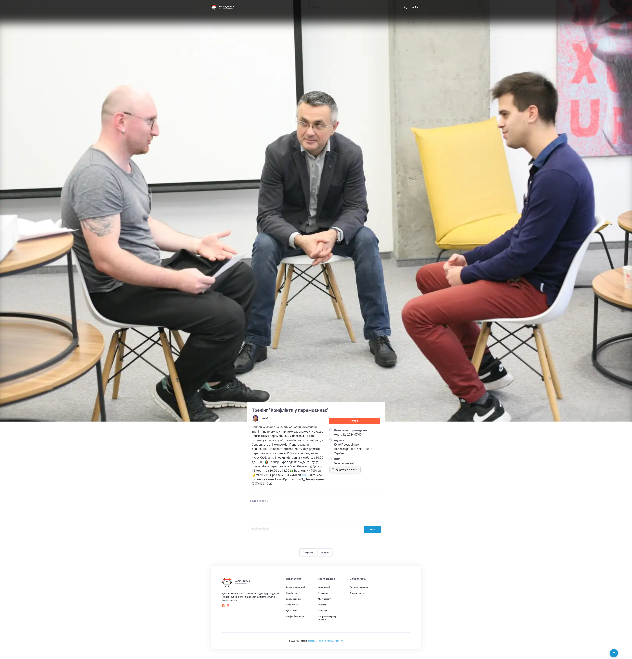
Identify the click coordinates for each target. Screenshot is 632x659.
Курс (354, 421)
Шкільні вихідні (293, 599)
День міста (291, 610)
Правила (312, 641)
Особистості (292, 604)
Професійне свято (295, 616)
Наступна (325, 552)
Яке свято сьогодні (295, 587)
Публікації (323, 593)
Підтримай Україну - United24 (327, 618)
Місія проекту (324, 599)
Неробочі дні (292, 593)
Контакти (322, 604)
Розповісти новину (359, 587)
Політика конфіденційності (330, 641)
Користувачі (324, 587)
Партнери (322, 610)
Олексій (264, 418)
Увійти (415, 7)
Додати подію (357, 593)
